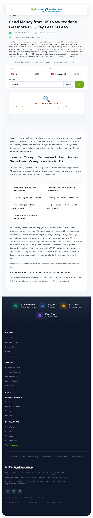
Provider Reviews (12, 377)
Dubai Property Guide (13, 397)
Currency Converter (13, 372)
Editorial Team (10, 347)
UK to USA (9, 436)
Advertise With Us (76, 457)
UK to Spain (9, 427)
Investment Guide (12, 402)
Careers (8, 351)
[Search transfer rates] (79, 84)
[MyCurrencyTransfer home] (46, 10)
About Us (8, 338)
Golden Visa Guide (12, 406)
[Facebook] (19, 491)
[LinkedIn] (13, 491)
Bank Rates (9, 386)
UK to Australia (11, 441)
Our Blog (8, 415)
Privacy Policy (33, 457)
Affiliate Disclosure (60, 457)
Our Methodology (12, 342)
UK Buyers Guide (11, 411)
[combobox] (26, 74)
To (50, 69)
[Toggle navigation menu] (11, 10)
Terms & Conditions (18, 457)
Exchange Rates (11, 381)
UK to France (10, 432)
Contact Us (9, 356)
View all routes (11, 445)
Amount (12, 79)
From (11, 69)
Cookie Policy (46, 457)
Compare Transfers (12, 368)
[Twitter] (7, 491)
